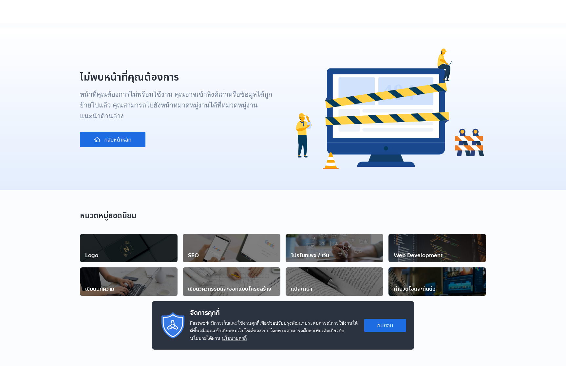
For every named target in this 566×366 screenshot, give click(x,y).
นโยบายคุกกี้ (234, 338)
